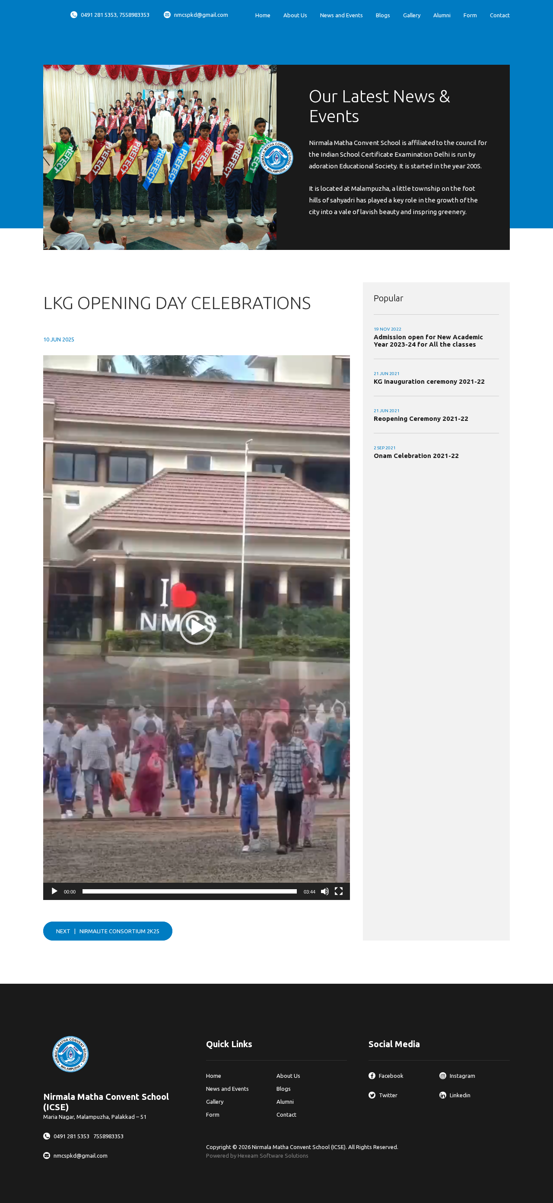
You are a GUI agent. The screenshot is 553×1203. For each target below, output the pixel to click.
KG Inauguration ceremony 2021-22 (429, 381)
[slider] (190, 891)
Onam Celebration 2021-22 (416, 455)
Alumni (442, 15)
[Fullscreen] (338, 891)
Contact (500, 15)
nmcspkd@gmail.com (201, 15)
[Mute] (325, 891)
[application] (196, 627)
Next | (107, 931)
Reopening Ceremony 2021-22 (421, 418)
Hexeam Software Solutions (273, 1155)
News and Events (341, 15)
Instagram (462, 1076)
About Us (295, 15)
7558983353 (108, 1136)
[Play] (54, 891)
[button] (196, 627)
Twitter (388, 1095)
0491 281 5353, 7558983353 (115, 15)
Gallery (411, 15)
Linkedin (460, 1095)
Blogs (383, 15)
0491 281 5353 (72, 1136)
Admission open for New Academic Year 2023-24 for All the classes (428, 340)
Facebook (391, 1076)
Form (470, 15)
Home (262, 15)
